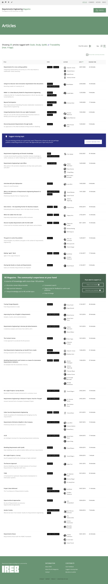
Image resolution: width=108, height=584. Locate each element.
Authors (98, 2)
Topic (48, 62)
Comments (91, 2)
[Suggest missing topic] (8, 2)
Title (5, 62)
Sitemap (41, 579)
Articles (85, 2)
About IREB (48, 566)
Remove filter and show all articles (96, 54)
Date (80, 62)
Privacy (53, 579)
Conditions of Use (62, 579)
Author (65, 62)
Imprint (47, 579)
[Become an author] (11, 2)
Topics (101, 10)
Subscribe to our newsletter (92, 290)
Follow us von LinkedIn (92, 284)
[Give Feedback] (5, 2)
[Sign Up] (2, 2)
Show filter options (83, 46)
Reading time (92, 62)
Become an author (71, 572)
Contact (47, 572)
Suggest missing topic (93, 142)
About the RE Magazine (51, 569)
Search (104, 2)
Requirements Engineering (16, 10)
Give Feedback (70, 566)
